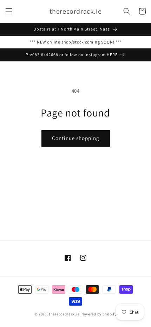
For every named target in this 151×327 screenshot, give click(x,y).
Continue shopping (75, 138)
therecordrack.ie (64, 314)
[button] (9, 11)
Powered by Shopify (98, 314)
